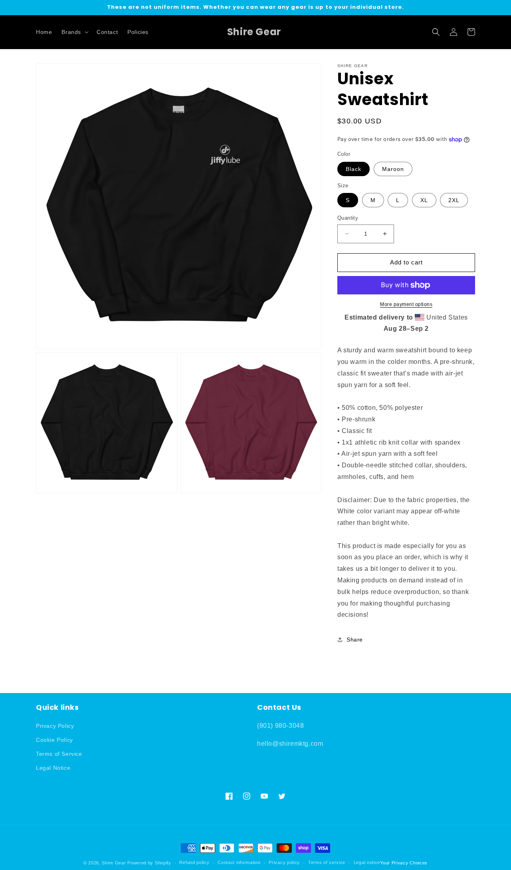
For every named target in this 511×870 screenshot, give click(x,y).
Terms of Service (59, 754)
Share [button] (355, 639)
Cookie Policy (54, 740)
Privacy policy (284, 862)
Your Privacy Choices (404, 862)
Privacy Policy (55, 726)
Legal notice (367, 862)
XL (424, 200)
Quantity (347, 218)
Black (353, 169)
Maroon (393, 169)
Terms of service (326, 862)
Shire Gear (114, 862)
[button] (74, 32)
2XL (454, 200)
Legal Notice (53, 768)
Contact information (239, 862)
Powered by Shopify (149, 862)
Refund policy (194, 862)
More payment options (406, 304)
